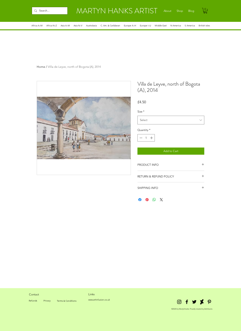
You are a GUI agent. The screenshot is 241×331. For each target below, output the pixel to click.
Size (140, 111)
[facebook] (187, 302)
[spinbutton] (146, 137)
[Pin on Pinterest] (147, 199)
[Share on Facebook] (140, 199)
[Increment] (151, 137)
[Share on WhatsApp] (154, 199)
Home (41, 66)
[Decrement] (140, 137)
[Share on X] (161, 199)
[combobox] (170, 120)
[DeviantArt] (202, 302)
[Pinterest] (209, 302)
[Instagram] (179, 302)
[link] (205, 10)
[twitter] (194, 302)
